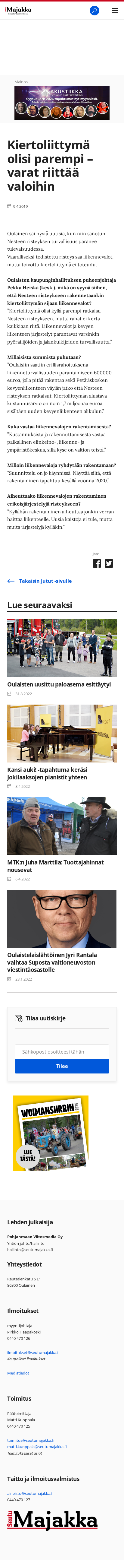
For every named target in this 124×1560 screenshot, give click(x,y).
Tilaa (62, 1066)
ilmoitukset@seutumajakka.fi (33, 1352)
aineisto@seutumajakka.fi (30, 1493)
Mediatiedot (18, 1373)
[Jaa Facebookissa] (97, 564)
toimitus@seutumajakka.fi (30, 1440)
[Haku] (94, 10)
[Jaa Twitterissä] (109, 564)
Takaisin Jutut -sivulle (45, 581)
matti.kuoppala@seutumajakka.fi (37, 1446)
